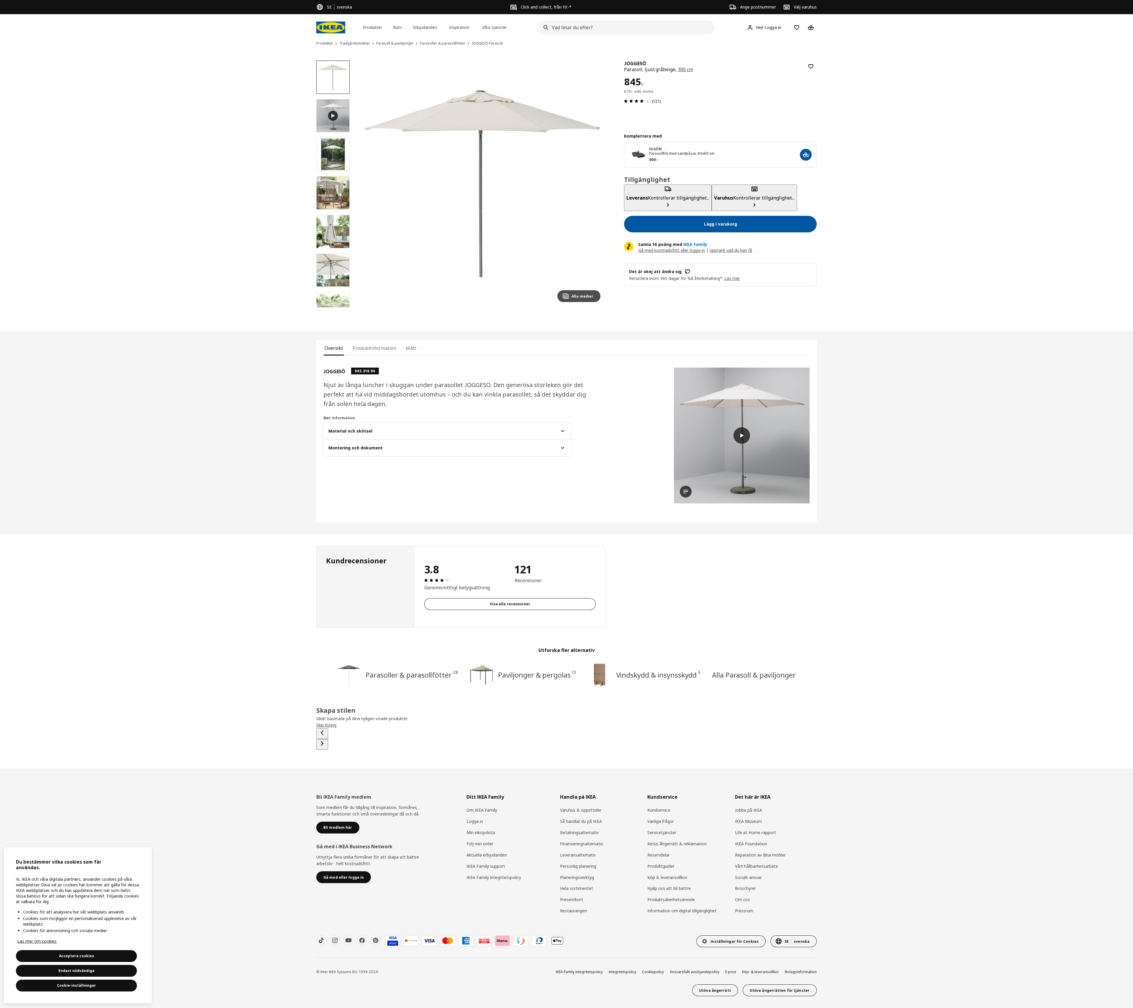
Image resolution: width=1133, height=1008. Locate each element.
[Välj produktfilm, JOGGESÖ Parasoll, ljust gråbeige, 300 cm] (333, 116)
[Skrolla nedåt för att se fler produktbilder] (333, 307)
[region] (482, 184)
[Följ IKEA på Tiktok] (321, 940)
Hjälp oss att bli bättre (669, 888)
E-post (730, 971)
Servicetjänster (661, 832)
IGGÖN (655, 148)
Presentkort (571, 899)
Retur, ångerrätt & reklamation (677, 843)
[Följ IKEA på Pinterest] (376, 940)
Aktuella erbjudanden (486, 855)
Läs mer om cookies (37, 941)
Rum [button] (397, 27)
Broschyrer (745, 888)
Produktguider (660, 866)
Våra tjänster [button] (494, 27)
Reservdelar (658, 855)
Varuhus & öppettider (580, 810)
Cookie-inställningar (76, 985)
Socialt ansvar (748, 877)
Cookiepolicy (653, 971)
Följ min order (479, 843)
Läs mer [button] (732, 278)
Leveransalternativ (578, 855)
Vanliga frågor (660, 821)
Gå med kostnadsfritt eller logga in (671, 250)
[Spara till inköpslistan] (811, 66)
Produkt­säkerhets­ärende (671, 899)
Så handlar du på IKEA (581, 821)
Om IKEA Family (481, 810)
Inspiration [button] (459, 27)
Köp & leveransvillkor (667, 877)
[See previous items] (322, 733)
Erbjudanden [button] (425, 27)
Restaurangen (573, 911)
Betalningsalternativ (579, 832)
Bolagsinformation (801, 971)
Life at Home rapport (755, 832)
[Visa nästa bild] (593, 184)
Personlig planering (578, 866)
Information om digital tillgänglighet (681, 911)
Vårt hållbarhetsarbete (756, 866)
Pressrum (744, 911)
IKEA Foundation (751, 843)
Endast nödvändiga (76, 970)
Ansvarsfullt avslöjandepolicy (694, 971)
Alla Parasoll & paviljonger (753, 675)
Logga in (474, 821)
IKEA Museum (748, 821)
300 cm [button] (685, 69)
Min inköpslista (480, 832)
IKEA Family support (485, 866)
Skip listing (326, 725)
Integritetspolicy (622, 971)
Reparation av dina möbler (760, 855)
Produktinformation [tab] (374, 348)
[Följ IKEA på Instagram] (335, 940)
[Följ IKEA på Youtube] (348, 940)
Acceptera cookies (76, 955)
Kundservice (658, 810)
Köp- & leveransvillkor (760, 971)
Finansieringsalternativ (581, 843)
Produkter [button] (372, 27)
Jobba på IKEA (748, 810)
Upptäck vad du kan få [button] (731, 250)
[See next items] (322, 744)
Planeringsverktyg (577, 877)
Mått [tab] (411, 348)
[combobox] (624, 27)
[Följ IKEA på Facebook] (362, 940)
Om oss (742, 899)
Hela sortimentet (576, 888)
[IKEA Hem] (330, 27)
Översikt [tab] (334, 348)
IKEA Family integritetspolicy (493, 877)
